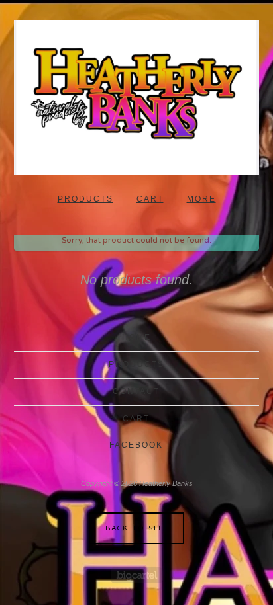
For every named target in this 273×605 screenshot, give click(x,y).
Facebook (136, 445)
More (201, 199)
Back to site (136, 528)
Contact (136, 391)
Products (85, 199)
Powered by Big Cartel (137, 575)
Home (136, 337)
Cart (150, 199)
